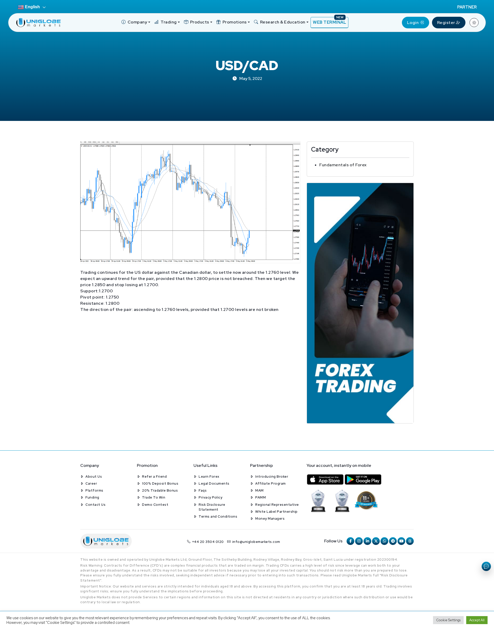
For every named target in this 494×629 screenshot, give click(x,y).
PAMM (260, 497)
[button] (136, 22)
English (32, 7)
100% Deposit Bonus (160, 483)
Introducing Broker (271, 476)
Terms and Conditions (218, 516)
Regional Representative (277, 504)
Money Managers (270, 518)
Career (91, 483)
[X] (376, 541)
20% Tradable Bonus (160, 490)
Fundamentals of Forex (343, 165)
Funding (92, 497)
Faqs (203, 490)
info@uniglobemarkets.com (256, 542)
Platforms (94, 490)
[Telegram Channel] (393, 541)
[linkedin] (367, 541)
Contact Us (95, 504)
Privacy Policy (210, 497)
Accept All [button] (476, 620)
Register (446, 22)
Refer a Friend (154, 476)
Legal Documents (214, 483)
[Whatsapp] (384, 541)
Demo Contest (155, 504)
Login (413, 22)
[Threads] (410, 541)
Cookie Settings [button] (448, 620)
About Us (93, 476)
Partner (467, 7)
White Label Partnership (276, 511)
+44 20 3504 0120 (208, 542)
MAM (259, 490)
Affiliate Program (270, 483)
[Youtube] (401, 541)
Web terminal (329, 21)
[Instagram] (359, 541)
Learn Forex (209, 476)
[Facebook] (350, 541)
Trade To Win (153, 497)
